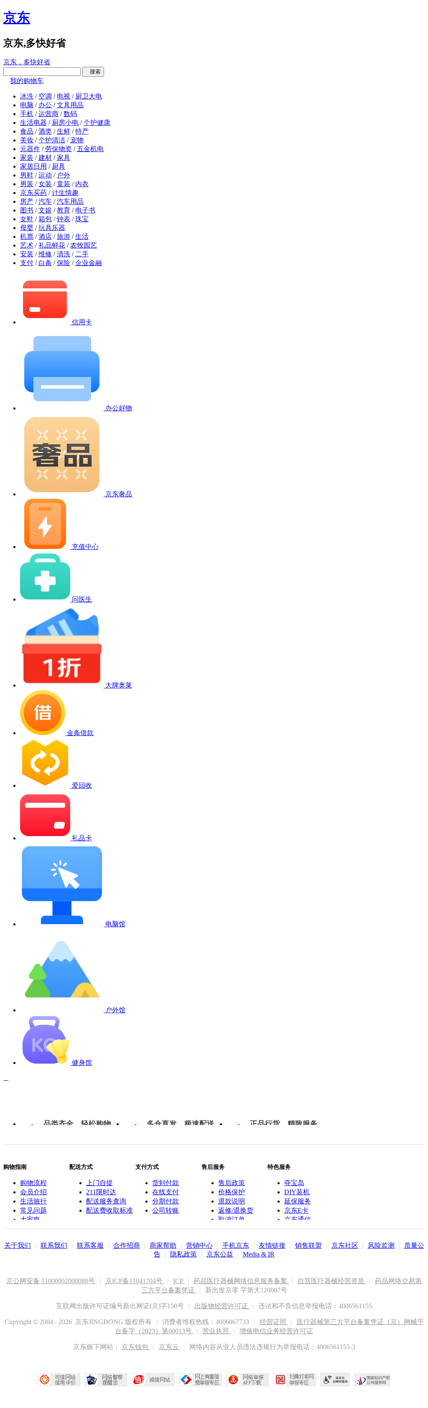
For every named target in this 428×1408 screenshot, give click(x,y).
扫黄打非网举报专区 (294, 1379)
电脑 (26, 105)
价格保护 (231, 1192)
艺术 (26, 245)
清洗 (63, 254)
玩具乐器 (51, 227)
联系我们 (54, 1245)
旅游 (63, 236)
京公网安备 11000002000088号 (51, 1280)
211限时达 (101, 1192)
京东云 (170, 1346)
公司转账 (165, 1210)
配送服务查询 (106, 1201)
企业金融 (88, 262)
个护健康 (97, 122)
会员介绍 (33, 1192)
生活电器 (33, 122)
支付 (26, 262)
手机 (26, 113)
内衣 (82, 183)
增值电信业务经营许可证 (276, 1331)
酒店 (45, 236)
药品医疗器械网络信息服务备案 (241, 1280)
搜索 (93, 71)
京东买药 (33, 192)
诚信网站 (153, 1379)
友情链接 (272, 1245)
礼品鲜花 (51, 245)
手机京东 (235, 1245)
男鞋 (26, 175)
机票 (26, 236)
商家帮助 (163, 1245)
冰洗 (26, 96)
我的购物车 (26, 80)
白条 (45, 262)
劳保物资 (58, 148)
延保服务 (297, 1201)
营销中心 (199, 1245)
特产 (82, 131)
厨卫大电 (88, 96)
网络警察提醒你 (105, 1379)
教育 (63, 210)
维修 (45, 254)
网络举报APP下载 (247, 1379)
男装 (26, 183)
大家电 (30, 1219)
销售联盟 (308, 1245)
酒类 (45, 131)
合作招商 (126, 1245)
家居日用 (33, 166)
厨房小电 (65, 122)
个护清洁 (51, 140)
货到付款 (165, 1182)
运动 (45, 175)
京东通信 (297, 1219)
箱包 (45, 218)
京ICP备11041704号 (134, 1280)
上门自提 (99, 1182)
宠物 (77, 140)
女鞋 (26, 218)
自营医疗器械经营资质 (332, 1280)
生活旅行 (33, 1201)
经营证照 (274, 1321)
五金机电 (90, 148)
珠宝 (82, 218)
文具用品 (70, 105)
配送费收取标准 (109, 1210)
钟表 (63, 218)
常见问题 (33, 1210)
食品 (26, 131)
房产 (26, 201)
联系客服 (90, 1245)
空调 (45, 96)
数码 (70, 113)
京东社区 (344, 1245)
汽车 (45, 201)
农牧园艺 (83, 245)
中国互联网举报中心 (200, 1379)
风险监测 (381, 1245)
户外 (63, 175)
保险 (63, 262)
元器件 (30, 148)
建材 (45, 157)
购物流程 (33, 1182)
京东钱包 (136, 1346)
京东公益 (219, 1254)
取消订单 (231, 1219)
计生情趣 (65, 192)
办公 (45, 105)
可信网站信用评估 (58, 1379)
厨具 (58, 166)
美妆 (26, 140)
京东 (16, 17)
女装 (45, 183)
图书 (26, 210)
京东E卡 (296, 1210)
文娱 (45, 210)
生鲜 (63, 131)
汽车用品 (70, 201)
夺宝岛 (294, 1182)
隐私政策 (183, 1254)
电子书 (85, 210)
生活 (82, 236)
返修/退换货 (235, 1210)
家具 (63, 157)
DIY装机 (297, 1192)
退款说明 (231, 1201)
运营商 (48, 113)
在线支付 (165, 1192)
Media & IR (259, 1254)
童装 (63, 183)
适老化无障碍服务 (335, 1379)
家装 (26, 157)
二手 (82, 254)
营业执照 (216, 1331)
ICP (179, 1280)
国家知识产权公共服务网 (372, 1379)
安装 (26, 254)
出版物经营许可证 (222, 1305)
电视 (63, 96)
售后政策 (231, 1182)
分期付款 (165, 1201)
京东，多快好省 (26, 62)
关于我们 (17, 1245)
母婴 (26, 227)
